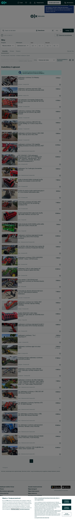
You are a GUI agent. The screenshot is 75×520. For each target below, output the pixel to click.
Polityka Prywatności (25, 509)
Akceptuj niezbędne (66, 508)
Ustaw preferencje (66, 514)
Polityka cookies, (15, 509)
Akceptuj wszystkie (66, 501)
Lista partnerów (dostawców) (42, 517)
